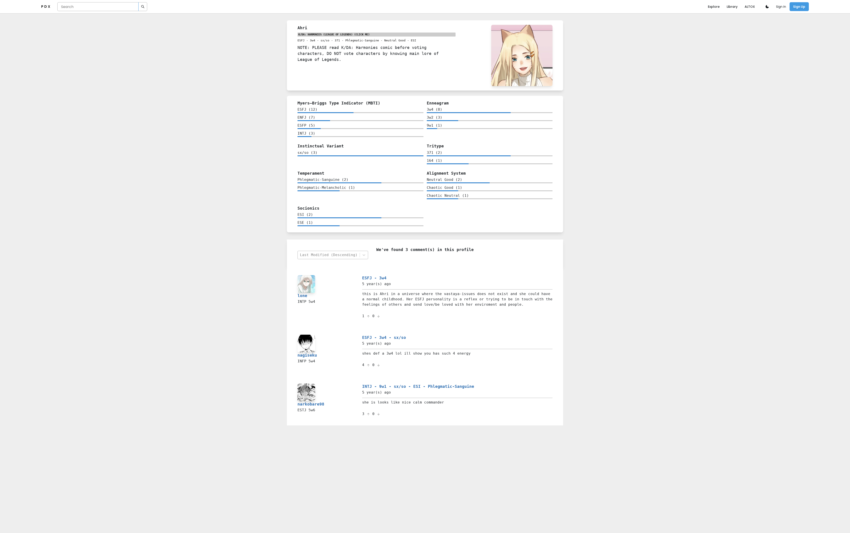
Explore (714, 6)
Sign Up (799, 6)
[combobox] (328, 255)
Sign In (781, 6)
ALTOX (750, 6)
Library (732, 6)
